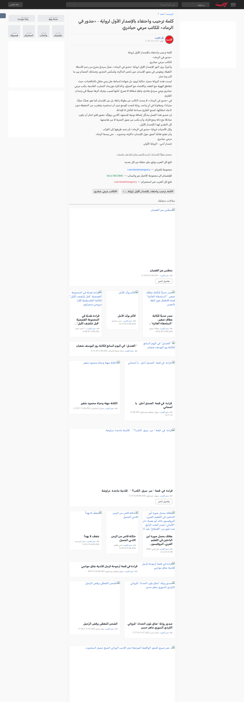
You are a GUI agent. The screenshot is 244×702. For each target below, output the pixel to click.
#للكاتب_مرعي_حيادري (105, 191)
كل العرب (159, 37)
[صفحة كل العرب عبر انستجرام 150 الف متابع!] (59, 4)
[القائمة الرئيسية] (233, 4)
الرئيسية (169, 14)
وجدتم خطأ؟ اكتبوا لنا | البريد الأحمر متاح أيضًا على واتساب (144, 154)
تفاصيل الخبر (164, 281)
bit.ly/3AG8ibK (115, 175)
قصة (162, 14)
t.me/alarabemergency (138, 169)
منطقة (201, 5)
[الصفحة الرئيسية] (221, 4)
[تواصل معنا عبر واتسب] (32, 4)
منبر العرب (164, 275)
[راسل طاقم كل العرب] (39, 4)
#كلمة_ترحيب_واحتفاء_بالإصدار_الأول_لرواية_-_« (148, 191)
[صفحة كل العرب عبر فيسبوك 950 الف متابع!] (52, 4)
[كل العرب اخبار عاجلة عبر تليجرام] (46, 4)
